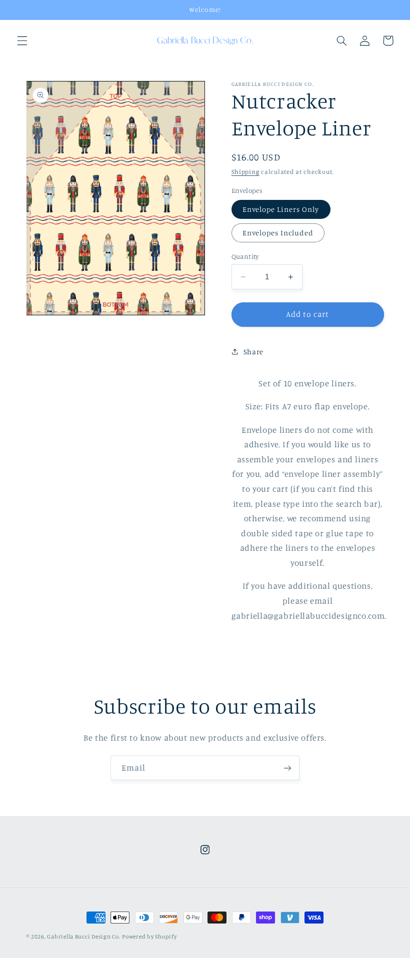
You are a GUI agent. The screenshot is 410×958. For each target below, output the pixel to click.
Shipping (246, 171)
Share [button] (254, 351)
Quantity (245, 256)
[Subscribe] (287, 768)
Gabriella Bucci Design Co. (83, 936)
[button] (22, 40)
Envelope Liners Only (281, 209)
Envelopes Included (278, 232)
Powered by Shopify (149, 936)
